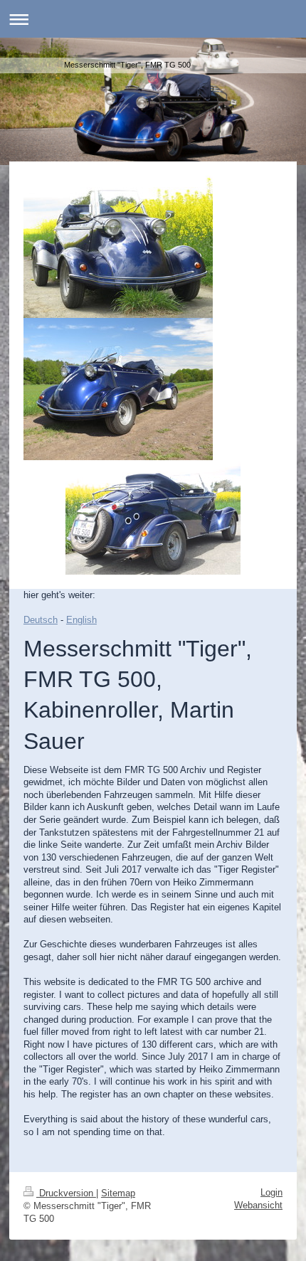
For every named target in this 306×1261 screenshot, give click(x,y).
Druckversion (66, 1193)
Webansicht (258, 1205)
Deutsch (40, 619)
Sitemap (118, 1193)
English (81, 619)
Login (271, 1192)
